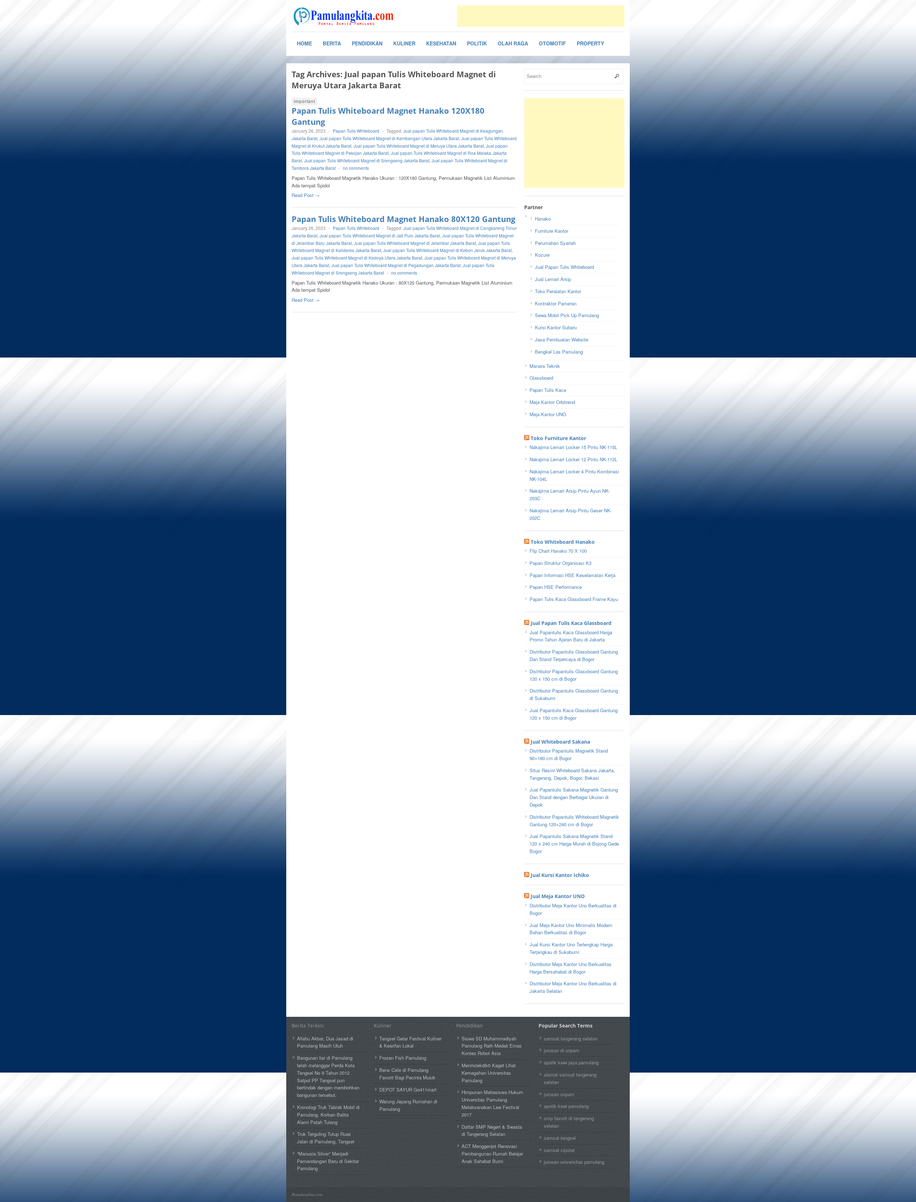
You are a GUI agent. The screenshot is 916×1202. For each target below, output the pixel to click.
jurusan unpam (559, 1094)
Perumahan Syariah (555, 243)
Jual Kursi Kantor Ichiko (560, 875)
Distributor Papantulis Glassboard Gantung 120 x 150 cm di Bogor (574, 675)
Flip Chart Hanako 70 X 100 (558, 550)
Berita (332, 43)
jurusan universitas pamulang (574, 1161)
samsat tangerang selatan (571, 1038)
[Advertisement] (540, 16)
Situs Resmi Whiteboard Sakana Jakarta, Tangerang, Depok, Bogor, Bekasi (572, 774)
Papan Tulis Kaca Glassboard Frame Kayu (574, 599)
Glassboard (541, 377)
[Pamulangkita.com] (345, 16)
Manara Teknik (545, 366)
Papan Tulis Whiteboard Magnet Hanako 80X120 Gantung (403, 218)
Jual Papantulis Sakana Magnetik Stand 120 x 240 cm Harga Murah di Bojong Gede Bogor (574, 843)
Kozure (542, 254)
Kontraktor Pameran (555, 303)
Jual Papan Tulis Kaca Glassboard (571, 623)
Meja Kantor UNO (548, 414)
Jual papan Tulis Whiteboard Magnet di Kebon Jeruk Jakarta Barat (447, 250)
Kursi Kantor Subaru (556, 327)
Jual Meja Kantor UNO (558, 896)
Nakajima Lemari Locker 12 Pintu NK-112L (573, 459)
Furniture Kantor (551, 230)
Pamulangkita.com (307, 1194)
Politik (477, 43)
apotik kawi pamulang (566, 1106)
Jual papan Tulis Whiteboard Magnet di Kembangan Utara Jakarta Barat (389, 138)
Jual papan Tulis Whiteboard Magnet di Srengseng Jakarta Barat (366, 160)
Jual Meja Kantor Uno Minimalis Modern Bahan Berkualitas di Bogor (571, 929)
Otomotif (552, 43)
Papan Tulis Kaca (548, 389)
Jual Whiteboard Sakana (560, 741)
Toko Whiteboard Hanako (563, 541)
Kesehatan (441, 43)
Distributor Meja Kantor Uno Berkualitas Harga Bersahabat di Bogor (571, 968)
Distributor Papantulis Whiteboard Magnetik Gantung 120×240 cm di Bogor (574, 820)
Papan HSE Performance (556, 586)
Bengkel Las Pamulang (559, 351)
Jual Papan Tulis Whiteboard (564, 266)
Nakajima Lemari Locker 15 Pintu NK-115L (573, 447)
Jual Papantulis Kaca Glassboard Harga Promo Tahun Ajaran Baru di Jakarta (571, 636)
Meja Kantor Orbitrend (552, 402)
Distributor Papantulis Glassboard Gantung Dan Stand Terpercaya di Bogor (574, 655)
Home (304, 43)
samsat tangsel (560, 1137)
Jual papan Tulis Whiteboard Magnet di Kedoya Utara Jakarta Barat (357, 258)
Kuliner (404, 43)
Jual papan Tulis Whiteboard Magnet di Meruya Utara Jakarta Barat (419, 146)
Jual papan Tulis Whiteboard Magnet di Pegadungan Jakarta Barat (396, 265)
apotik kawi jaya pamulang (571, 1062)
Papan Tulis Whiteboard (356, 131)
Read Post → (306, 195)
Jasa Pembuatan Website (561, 339)
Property (590, 43)
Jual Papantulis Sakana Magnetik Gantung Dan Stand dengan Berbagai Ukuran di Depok (574, 797)
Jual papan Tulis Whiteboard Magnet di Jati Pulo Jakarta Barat (380, 235)
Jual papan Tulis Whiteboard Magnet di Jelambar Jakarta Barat (415, 243)
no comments (356, 168)
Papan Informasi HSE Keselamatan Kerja (572, 575)
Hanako (543, 218)
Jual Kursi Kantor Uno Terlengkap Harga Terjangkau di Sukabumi (571, 948)
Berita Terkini (308, 1025)
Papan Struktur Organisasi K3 (560, 563)
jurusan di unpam (561, 1050)
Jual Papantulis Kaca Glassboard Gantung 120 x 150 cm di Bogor (574, 714)
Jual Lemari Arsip (553, 279)
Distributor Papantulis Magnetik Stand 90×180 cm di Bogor (569, 754)
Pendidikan (367, 43)
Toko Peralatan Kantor (558, 291)
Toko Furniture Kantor (558, 438)
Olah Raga (513, 43)
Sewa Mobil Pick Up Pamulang (567, 315)
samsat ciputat (559, 1150)
